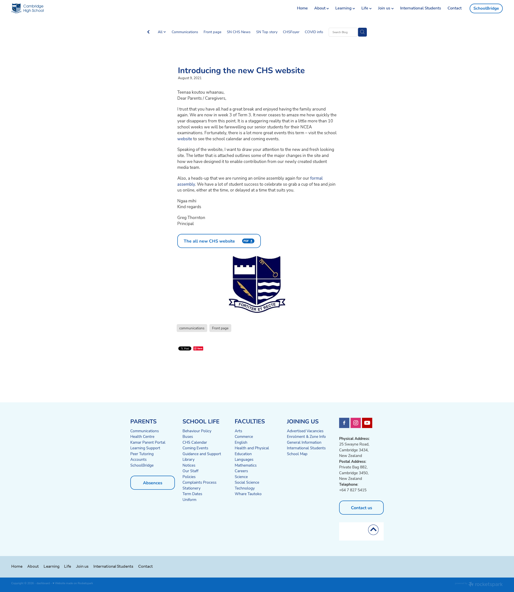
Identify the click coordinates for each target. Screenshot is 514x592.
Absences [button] (152, 482)
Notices (189, 465)
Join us (384, 8)
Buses (188, 436)
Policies (189, 476)
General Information (304, 442)
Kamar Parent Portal (147, 442)
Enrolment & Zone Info (306, 436)
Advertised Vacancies (305, 430)
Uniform (189, 499)
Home (302, 8)
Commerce (244, 436)
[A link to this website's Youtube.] (367, 423)
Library (189, 459)
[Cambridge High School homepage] (60, 8)
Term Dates (192, 493)
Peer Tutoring (142, 453)
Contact (455, 8)
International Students (420, 8)
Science (241, 476)
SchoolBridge (486, 8)
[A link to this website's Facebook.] (344, 423)
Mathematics (246, 465)
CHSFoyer (291, 31)
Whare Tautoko (248, 493)
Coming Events (195, 448)
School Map (297, 453)
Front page (212, 31)
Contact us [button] (361, 507)
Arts (238, 430)
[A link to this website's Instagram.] (356, 423)
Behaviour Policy (197, 430)
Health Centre (142, 436)
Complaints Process (199, 482)
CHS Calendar (195, 442)
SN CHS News (239, 31)
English (241, 442)
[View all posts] (148, 32)
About (320, 8)
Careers (241, 470)
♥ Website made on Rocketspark (73, 583)
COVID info (314, 31)
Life (365, 8)
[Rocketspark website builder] (479, 585)
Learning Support (145, 448)
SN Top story (266, 31)
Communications (185, 31)
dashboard (43, 583)
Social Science (247, 482)
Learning (344, 8)
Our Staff (190, 470)
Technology (245, 488)
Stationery (192, 488)
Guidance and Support (202, 453)
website (184, 138)
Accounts (138, 459)
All (160, 31)
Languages (244, 459)
